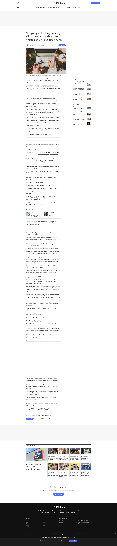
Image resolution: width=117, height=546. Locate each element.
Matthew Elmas (33, 44)
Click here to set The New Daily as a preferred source (41, 408)
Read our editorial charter (67, 512)
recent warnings (49, 385)
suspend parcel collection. (34, 90)
